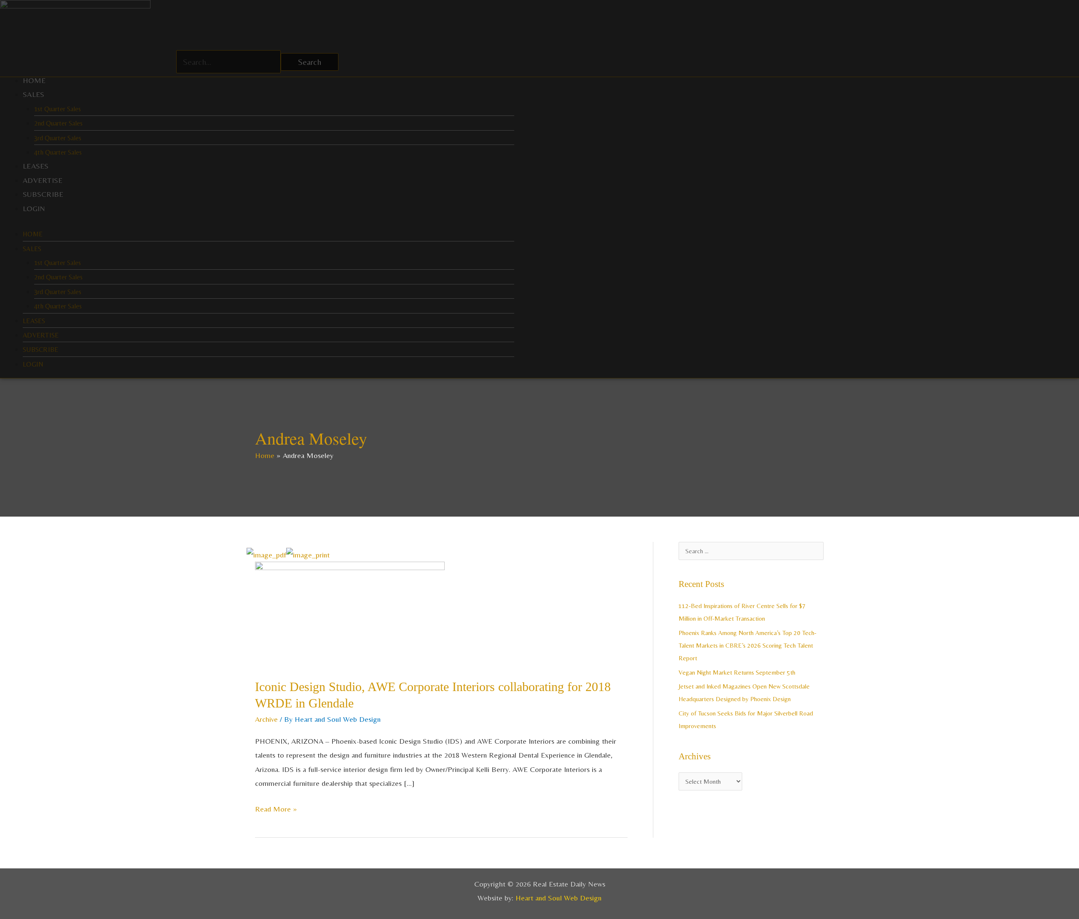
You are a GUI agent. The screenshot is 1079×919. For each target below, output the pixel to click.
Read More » (276, 807)
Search (309, 62)
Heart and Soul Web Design (558, 897)
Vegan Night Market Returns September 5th (737, 672)
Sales (34, 94)
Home (34, 80)
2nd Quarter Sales (58, 123)
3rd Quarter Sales (57, 138)
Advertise (43, 180)
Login (34, 208)
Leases (36, 165)
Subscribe (43, 194)
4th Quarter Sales (58, 152)
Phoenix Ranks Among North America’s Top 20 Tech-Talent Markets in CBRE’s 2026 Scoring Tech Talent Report (747, 645)
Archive (266, 719)
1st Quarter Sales (57, 109)
